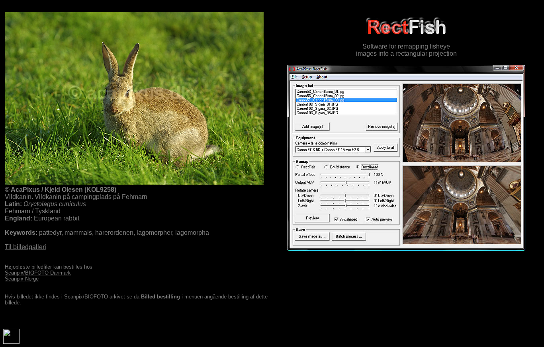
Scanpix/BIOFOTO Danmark (38, 273)
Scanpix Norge (22, 279)
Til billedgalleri (25, 247)
